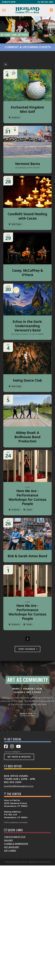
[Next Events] (27, 639)
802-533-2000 (12, 782)
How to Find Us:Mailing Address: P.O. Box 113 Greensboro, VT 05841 (16, 809)
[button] (4, 10)
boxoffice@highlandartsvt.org (18, 786)
